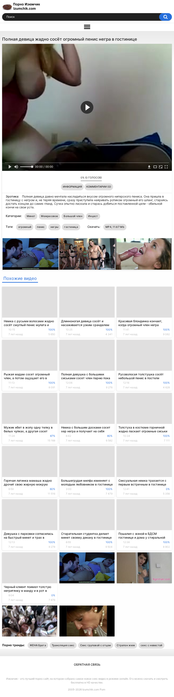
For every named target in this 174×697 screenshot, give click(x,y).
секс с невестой (151, 645)
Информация (72, 186)
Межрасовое (49, 216)
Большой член (73, 216)
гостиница (71, 226)
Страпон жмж (126, 645)
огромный (24, 226)
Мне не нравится (76, 179)
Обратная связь (87, 664)
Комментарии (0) (98, 186)
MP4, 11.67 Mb (114, 226)
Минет (31, 216)
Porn (102, 689)
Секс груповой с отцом (95, 645)
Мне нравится (71, 179)
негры (55, 226)
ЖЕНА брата (38, 645)
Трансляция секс (63, 645)
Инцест (93, 216)
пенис (41, 226)
